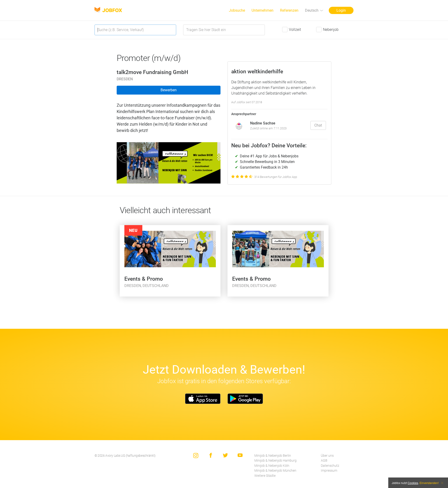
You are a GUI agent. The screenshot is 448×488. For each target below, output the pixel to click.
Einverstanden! (429, 483)
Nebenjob (331, 29)
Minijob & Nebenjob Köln (271, 466)
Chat (318, 125)
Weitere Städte (265, 476)
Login (341, 10)
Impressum (329, 471)
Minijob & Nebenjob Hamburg (275, 461)
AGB (324, 461)
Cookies (413, 483)
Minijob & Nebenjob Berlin (272, 456)
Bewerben (169, 90)
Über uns (327, 456)
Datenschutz (330, 466)
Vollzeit (295, 29)
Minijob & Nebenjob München (275, 471)
